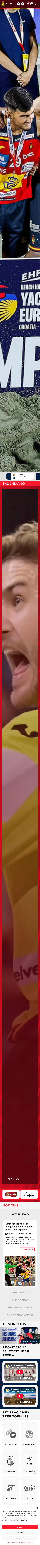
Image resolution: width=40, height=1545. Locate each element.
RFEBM (10, 4)
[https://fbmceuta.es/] (29, 1488)
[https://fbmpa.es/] (10, 1488)
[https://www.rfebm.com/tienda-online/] (20, 1335)
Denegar (20, 1532)
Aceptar (20, 1527)
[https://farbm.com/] (10, 1461)
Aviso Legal (31, 1542)
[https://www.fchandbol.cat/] (29, 1461)
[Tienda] (22, 3)
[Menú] (38, 4)
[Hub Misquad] (31, 3)
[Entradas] (18, 3)
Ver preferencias (20, 1538)
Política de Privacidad (21, 1542)
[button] (37, 1508)
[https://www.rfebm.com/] (3, 4)
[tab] (20, 1214)
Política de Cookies (10, 1542)
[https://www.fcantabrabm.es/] (29, 1434)
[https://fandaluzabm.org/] (10, 1434)
